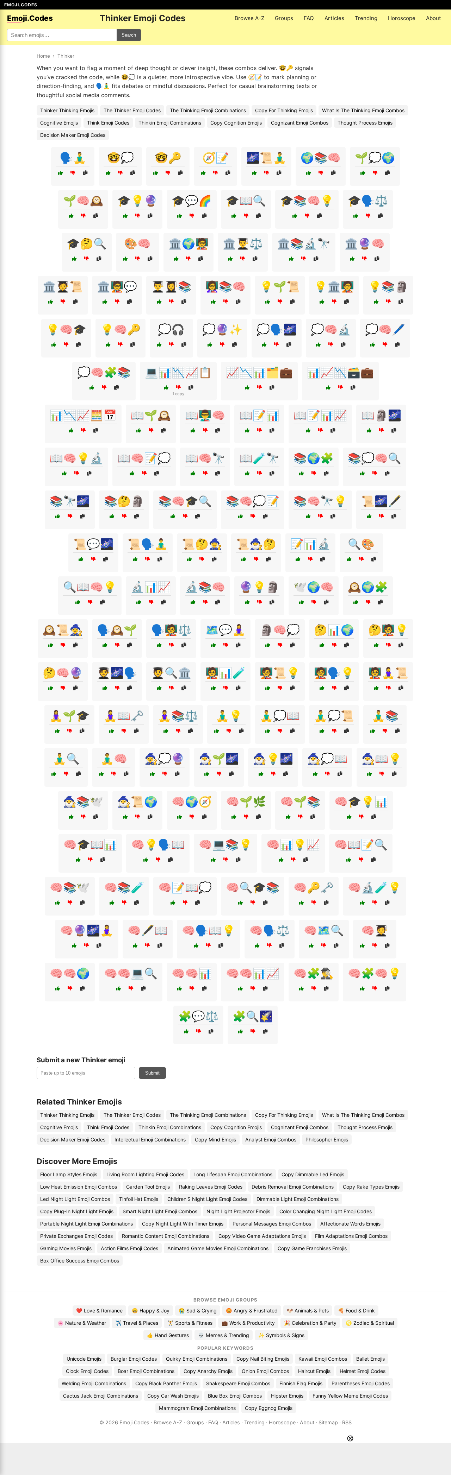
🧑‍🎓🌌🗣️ (117, 672)
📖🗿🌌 (381, 415)
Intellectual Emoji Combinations (150, 1139)
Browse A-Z (249, 18)
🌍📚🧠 (321, 157)
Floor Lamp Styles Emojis (68, 1174)
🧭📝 (215, 157)
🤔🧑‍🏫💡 (388, 629)
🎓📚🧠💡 (307, 200)
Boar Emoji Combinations (146, 1371)
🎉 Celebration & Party (310, 1323)
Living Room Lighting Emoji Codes (145, 1174)
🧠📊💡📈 (293, 844)
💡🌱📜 (280, 286)
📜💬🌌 (93, 544)
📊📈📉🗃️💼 (340, 372)
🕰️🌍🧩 (368, 587)
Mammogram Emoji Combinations (197, 1408)
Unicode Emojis (84, 1359)
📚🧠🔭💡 (320, 501)
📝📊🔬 (310, 544)
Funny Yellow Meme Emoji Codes (350, 1396)
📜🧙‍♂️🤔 (256, 544)
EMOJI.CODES (20, 4)
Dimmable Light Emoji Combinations (298, 1199)
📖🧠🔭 (205, 458)
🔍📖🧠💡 (90, 587)
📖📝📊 (259, 415)
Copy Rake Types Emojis (371, 1187)
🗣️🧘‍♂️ (73, 157)
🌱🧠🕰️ (83, 200)
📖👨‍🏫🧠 (205, 415)
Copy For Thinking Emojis (284, 110)
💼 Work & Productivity (248, 1323)
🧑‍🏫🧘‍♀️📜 (388, 672)
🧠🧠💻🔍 (130, 973)
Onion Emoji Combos (265, 1371)
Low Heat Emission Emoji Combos (78, 1187)
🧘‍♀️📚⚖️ (178, 715)
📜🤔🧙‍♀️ (202, 544)
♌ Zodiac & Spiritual (370, 1323)
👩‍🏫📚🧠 (225, 286)
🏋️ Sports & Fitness (189, 1323)
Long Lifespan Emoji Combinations (232, 1174)
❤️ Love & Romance (99, 1310)
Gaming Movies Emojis (66, 1248)
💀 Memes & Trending (223, 1335)
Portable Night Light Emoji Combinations (86, 1224)
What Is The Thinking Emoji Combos (363, 110)
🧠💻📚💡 (225, 844)
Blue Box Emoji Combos (235, 1396)
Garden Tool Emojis (148, 1187)
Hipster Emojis (287, 1396)
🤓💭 (120, 157)
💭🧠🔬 (331, 329)
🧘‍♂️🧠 (113, 758)
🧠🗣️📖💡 (208, 930)
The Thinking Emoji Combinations (208, 110)
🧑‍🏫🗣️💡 (334, 672)
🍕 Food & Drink (356, 1310)
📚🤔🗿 (124, 501)
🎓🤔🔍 (87, 243)
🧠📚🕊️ (70, 887)
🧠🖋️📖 (148, 930)
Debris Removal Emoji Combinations (293, 1187)
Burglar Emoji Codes (134, 1359)
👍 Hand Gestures (168, 1335)
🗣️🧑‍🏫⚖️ (171, 629)
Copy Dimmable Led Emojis (313, 1174)
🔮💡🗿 (259, 587)
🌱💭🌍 (375, 157)
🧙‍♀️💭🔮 (164, 758)
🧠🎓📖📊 (90, 844)
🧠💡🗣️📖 (158, 844)
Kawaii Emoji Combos (322, 1359)
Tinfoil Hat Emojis (138, 1199)
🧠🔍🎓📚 (252, 887)
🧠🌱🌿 (246, 801)
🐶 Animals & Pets (308, 1310)
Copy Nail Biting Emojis (262, 1359)
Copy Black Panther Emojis (166, 1383)
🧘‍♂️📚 (385, 715)
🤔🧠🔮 (63, 672)
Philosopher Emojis (326, 1139)
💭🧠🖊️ (385, 329)
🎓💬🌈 (192, 200)
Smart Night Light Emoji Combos (160, 1211)
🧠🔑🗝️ (314, 887)
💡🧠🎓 (66, 329)
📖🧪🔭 (259, 458)
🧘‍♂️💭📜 (334, 715)
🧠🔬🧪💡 (374, 887)
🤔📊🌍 (334, 629)
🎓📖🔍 (246, 200)
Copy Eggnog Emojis (268, 1408)
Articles (334, 18)
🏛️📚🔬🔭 (303, 243)
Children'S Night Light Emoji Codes (207, 1199)
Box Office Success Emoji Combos (79, 1261)
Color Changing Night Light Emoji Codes (325, 1211)
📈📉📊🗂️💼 (259, 372)
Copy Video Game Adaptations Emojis (262, 1236)
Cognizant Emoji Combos (299, 123)
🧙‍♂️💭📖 (327, 758)
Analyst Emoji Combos (270, 1139)
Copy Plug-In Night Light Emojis (76, 1211)
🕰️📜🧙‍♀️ (63, 629)
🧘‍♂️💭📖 (280, 715)
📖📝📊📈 (320, 415)
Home (43, 56)
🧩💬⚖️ (198, 1016)
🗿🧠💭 (280, 629)
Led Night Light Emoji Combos (75, 1199)
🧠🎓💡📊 (361, 801)
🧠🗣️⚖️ (269, 930)
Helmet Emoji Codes (362, 1371)
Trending (366, 18)
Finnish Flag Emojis (300, 1383)
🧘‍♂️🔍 (66, 758)
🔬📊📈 (151, 587)
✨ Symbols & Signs (281, 1335)
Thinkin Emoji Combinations (169, 123)
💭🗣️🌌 (277, 329)
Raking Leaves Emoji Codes (210, 1187)
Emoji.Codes (134, 1422)
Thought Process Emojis (365, 123)
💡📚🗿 (388, 286)
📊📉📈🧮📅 (83, 415)
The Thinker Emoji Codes (132, 110)
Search (129, 35)
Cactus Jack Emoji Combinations (100, 1396)
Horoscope (401, 18)
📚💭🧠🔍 (374, 458)
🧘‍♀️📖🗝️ (124, 715)
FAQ (309, 18)
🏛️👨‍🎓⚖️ (243, 243)
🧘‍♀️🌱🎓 (69, 715)
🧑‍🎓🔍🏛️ (171, 672)
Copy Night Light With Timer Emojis (182, 1224)
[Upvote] (60, 173)
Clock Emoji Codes (87, 1371)
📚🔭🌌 (70, 501)
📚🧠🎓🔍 (185, 501)
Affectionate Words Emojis (350, 1224)
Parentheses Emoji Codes (361, 1383)
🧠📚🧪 (124, 887)
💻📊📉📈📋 (178, 372)
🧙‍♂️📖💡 (382, 758)
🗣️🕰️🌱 (117, 629)
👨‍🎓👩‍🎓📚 (171, 286)
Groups (284, 18)
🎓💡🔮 (137, 200)
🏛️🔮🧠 (365, 243)
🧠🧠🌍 (70, 973)
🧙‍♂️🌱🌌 (219, 758)
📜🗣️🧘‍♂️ (148, 544)
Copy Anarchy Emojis (208, 1371)
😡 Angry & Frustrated (252, 1310)
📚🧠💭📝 (252, 501)
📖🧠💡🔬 (76, 458)
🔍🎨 (361, 544)
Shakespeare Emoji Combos (238, 1383)
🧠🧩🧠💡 (374, 973)
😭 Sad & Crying (198, 1310)
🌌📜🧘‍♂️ (266, 157)
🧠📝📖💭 (185, 887)
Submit (152, 1073)
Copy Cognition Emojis (236, 123)
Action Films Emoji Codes (129, 1248)
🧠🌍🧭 (192, 801)
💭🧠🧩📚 (104, 372)
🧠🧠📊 (192, 973)
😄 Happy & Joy (150, 1310)
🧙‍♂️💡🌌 (273, 758)
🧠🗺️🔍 (324, 930)
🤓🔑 (168, 157)
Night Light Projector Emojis (238, 1211)
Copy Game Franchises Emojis (312, 1248)
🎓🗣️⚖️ (368, 200)
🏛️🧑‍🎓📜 (63, 286)
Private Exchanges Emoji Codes (76, 1236)
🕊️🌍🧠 (314, 587)
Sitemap (328, 1422)
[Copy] (85, 173)
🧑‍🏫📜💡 (280, 672)
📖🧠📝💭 (144, 458)
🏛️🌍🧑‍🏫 (188, 243)
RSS (347, 1422)
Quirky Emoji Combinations (196, 1359)
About (433, 18)
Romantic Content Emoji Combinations (165, 1236)
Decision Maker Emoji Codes (72, 135)
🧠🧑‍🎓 (374, 930)
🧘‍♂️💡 (229, 715)
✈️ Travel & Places (136, 1323)
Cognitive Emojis (59, 123)
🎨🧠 (137, 243)
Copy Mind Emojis (215, 1139)
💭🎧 (171, 329)
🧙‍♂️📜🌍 (137, 801)
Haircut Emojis (314, 1371)
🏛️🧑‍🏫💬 (117, 286)
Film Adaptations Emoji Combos (351, 1236)
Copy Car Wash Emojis (173, 1396)
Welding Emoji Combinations (94, 1383)
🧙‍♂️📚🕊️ (83, 801)
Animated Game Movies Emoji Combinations (217, 1248)
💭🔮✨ (222, 329)
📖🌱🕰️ (151, 415)
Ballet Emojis (370, 1359)
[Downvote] (72, 173)
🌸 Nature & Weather (81, 1323)
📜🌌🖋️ (381, 501)
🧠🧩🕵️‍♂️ (314, 973)
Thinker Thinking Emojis (67, 110)
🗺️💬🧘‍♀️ (225, 629)
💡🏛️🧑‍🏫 (334, 286)
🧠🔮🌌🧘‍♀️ (86, 930)
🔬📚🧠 (205, 587)
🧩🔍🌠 (253, 1016)
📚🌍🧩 (314, 458)
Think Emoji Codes (108, 123)
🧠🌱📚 (300, 801)
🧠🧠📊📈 (252, 973)
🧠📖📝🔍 (361, 844)
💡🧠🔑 (120, 329)
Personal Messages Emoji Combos (272, 1224)
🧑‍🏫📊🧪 (225, 672)
